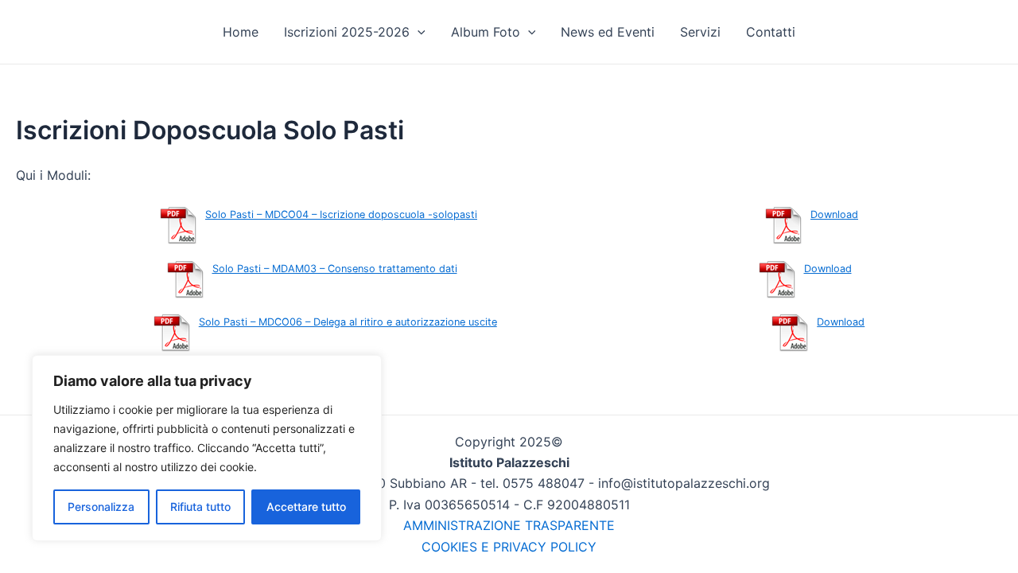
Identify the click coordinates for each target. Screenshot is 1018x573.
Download (834, 214)
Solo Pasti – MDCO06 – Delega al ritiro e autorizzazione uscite (348, 322)
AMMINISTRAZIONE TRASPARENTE (509, 525)
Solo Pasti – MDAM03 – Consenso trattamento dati (334, 269)
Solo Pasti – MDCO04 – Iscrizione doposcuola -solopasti (341, 214)
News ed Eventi (608, 32)
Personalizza (101, 506)
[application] (417, 32)
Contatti (770, 32)
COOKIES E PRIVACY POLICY (509, 547)
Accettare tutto (306, 506)
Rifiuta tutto (200, 506)
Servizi (700, 32)
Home (240, 32)
